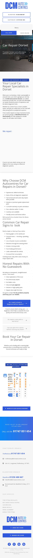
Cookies (12, 550)
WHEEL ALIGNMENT (8, 509)
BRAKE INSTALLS (7, 507)
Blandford (13, 477)
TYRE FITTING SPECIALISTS (10, 500)
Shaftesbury (14, 454)
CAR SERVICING (7, 505)
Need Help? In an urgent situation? (16, 425)
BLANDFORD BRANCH (11, 472)
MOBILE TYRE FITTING (9, 512)
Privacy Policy (19, 550)
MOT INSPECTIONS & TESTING (11, 502)
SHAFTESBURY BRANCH (12, 448)
